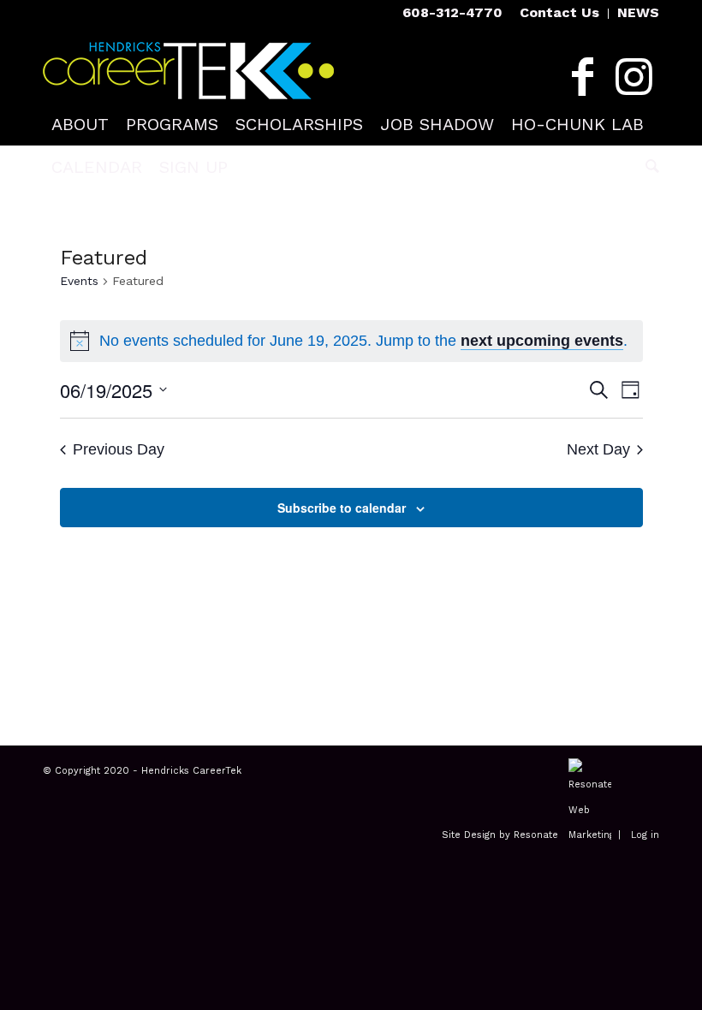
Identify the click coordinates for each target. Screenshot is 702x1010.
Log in (645, 835)
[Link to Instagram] (633, 77)
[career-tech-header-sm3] (188, 64)
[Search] (648, 167)
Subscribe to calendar (341, 507)
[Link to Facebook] (582, 77)
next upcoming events (542, 340)
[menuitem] (560, 14)
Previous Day (118, 449)
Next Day (598, 449)
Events (79, 281)
